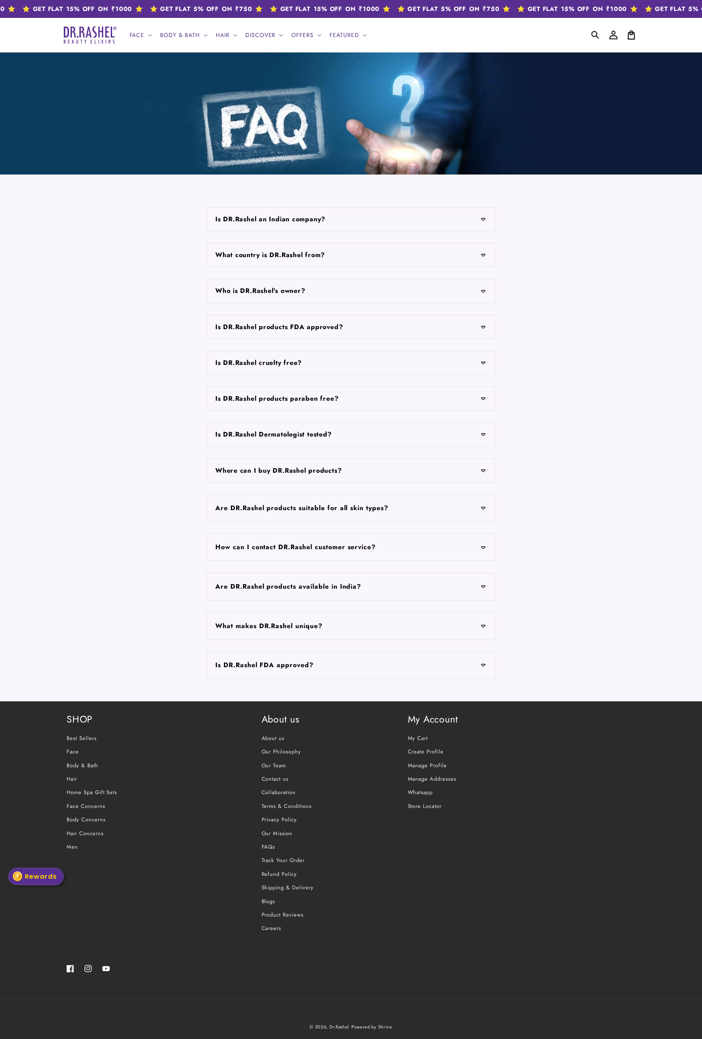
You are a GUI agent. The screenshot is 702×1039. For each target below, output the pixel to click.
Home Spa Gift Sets (92, 792)
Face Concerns (86, 806)
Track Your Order (283, 860)
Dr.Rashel (339, 1027)
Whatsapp (420, 792)
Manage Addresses (432, 779)
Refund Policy (279, 874)
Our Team (274, 765)
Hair (72, 779)
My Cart (418, 738)
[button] (595, 35)
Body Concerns (86, 819)
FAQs (268, 847)
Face (73, 751)
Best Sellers (82, 738)
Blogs (268, 901)
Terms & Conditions (287, 806)
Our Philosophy (281, 751)
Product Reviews (282, 915)
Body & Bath (82, 765)
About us (273, 738)
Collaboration (279, 792)
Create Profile (426, 751)
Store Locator (425, 806)
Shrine (385, 1027)
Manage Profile (427, 765)
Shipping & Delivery (288, 887)
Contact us (275, 779)
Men (72, 847)
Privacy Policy (279, 819)
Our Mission (277, 833)
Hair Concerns (85, 833)
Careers (272, 928)
